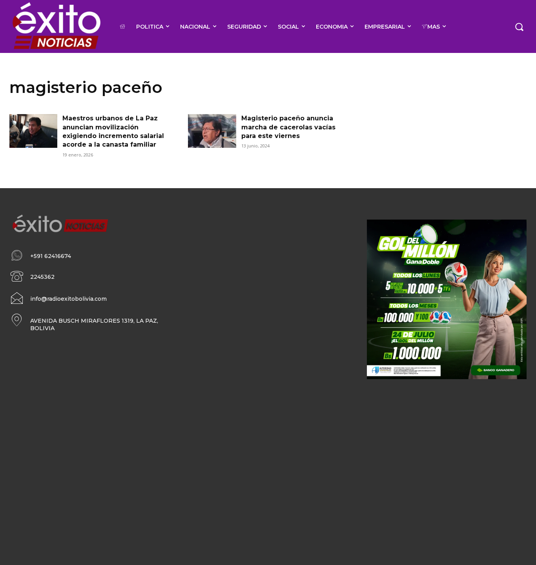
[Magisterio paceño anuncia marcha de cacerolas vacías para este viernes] (212, 131)
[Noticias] (55, 26)
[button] (519, 26)
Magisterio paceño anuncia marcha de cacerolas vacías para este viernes (288, 127)
